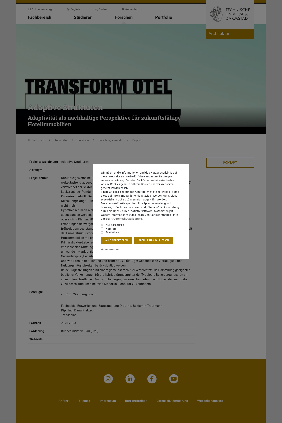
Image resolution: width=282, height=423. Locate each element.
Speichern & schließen (154, 240)
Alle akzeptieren (116, 240)
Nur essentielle (115, 224)
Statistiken (112, 232)
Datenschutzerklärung (128, 218)
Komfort (111, 228)
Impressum (112, 249)
